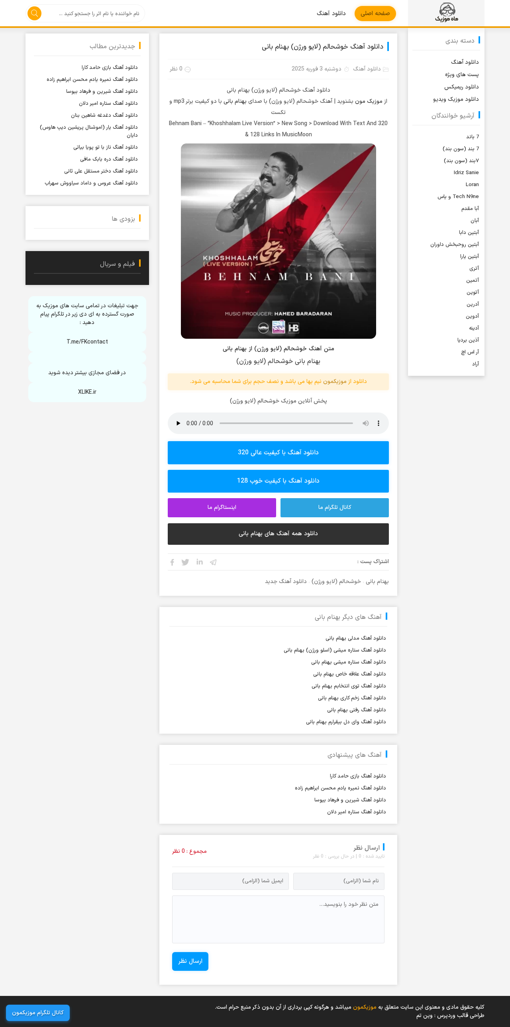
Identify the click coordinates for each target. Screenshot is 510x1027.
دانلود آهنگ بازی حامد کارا (358, 776)
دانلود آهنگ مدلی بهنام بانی (356, 638)
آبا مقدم (470, 209)
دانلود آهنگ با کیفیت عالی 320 (278, 453)
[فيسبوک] (172, 562)
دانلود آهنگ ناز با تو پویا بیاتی (105, 147)
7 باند (472, 137)
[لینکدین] (200, 562)
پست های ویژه (462, 75)
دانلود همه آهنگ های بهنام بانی (278, 533)
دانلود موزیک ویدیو (456, 99)
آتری (474, 269)
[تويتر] (186, 562)
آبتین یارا (469, 257)
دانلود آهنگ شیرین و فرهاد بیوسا (350, 800)
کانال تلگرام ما (334, 507)
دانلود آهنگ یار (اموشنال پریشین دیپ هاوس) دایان (89, 131)
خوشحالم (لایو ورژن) (336, 581)
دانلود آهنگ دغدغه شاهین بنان (104, 116)
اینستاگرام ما (222, 507)
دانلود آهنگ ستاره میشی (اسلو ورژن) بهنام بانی (335, 650)
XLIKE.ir (87, 392)
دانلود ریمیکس (461, 87)
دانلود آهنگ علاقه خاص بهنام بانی (349, 674)
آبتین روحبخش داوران (454, 245)
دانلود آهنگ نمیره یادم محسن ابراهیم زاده (340, 788)
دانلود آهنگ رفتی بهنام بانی (356, 710)
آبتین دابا (469, 233)
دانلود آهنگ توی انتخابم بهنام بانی (349, 686)
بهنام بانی (235, 101)
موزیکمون (446, 13)
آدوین (472, 316)
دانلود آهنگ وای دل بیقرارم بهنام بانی (346, 722)
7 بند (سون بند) (461, 149)
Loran (472, 185)
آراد (475, 364)
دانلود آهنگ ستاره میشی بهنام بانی (348, 662)
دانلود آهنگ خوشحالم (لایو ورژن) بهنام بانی (322, 47)
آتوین (473, 293)
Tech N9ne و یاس (458, 197)
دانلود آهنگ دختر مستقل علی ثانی (101, 171)
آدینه (474, 328)
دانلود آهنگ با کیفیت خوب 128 (278, 481)
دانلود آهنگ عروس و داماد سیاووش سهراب (91, 183)
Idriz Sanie (466, 173)
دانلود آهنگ (331, 13)
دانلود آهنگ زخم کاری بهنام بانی (352, 698)
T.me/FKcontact (87, 342)
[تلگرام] (214, 562)
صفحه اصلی (375, 13)
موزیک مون (368, 101)
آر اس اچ (470, 352)
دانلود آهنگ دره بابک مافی (109, 159)
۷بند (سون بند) (461, 161)
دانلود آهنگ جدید (286, 581)
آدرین (473, 304)
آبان (475, 221)
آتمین (472, 281)
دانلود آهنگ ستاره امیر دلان (356, 812)
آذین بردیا (468, 340)
